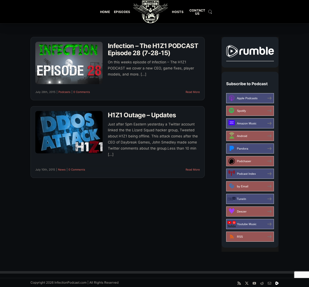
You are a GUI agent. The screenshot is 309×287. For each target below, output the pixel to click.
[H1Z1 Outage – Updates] (69, 132)
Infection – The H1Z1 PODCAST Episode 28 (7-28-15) (153, 49)
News (62, 169)
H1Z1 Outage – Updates (142, 115)
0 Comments (81, 92)
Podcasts (64, 92)
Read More (193, 92)
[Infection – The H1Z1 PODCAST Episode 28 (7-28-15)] (69, 63)
